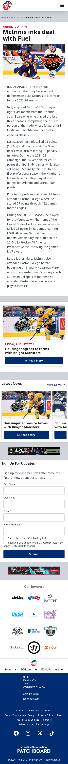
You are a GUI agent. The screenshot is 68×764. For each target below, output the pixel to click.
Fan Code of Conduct (40, 710)
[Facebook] (16, 733)
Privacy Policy (45, 715)
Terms (60, 715)
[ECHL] (7, 5)
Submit (34, 554)
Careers (47, 719)
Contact (20, 710)
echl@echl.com (31, 698)
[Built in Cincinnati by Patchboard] (34, 749)
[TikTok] (51, 733)
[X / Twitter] (40, 733)
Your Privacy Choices (28, 719)
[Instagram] (28, 733)
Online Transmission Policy (19, 715)
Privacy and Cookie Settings (34, 724)
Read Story (36, 360)
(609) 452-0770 (31, 694)
